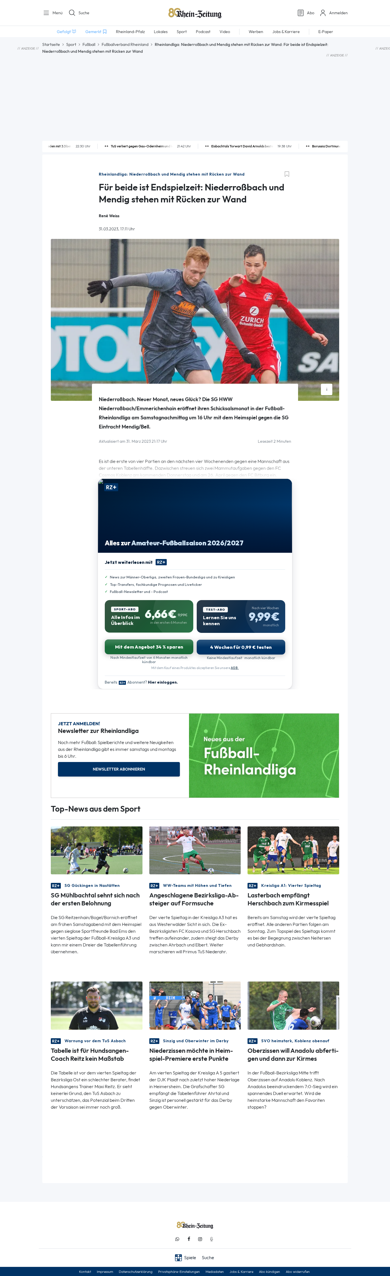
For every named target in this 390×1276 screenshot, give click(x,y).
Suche (84, 12)
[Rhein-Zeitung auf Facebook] (189, 1239)
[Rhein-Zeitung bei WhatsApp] (177, 1239)
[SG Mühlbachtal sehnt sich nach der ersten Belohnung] (96, 850)
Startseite (51, 44)
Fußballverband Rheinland (125, 44)
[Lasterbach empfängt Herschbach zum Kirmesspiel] (293, 850)
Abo (310, 12)
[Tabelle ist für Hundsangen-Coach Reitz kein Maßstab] (96, 1005)
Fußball (89, 44)
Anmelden (338, 12)
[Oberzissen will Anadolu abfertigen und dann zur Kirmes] (293, 1005)
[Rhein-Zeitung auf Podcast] (211, 1239)
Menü (57, 12)
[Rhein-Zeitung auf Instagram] (200, 1239)
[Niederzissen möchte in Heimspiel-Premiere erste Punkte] (195, 1005)
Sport (71, 44)
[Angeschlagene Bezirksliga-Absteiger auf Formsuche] (195, 850)
